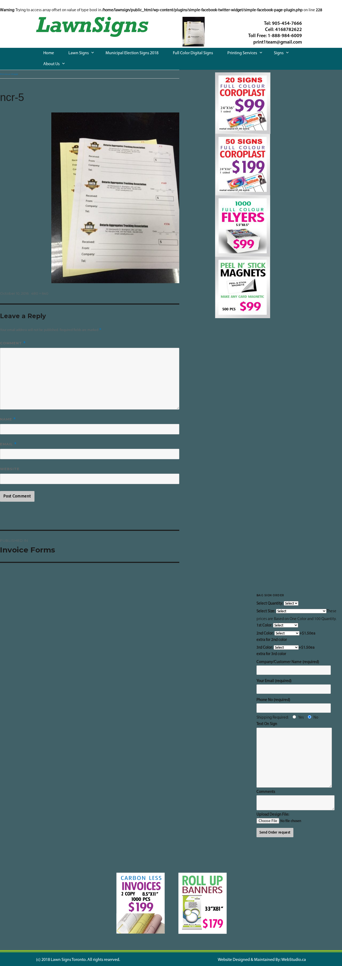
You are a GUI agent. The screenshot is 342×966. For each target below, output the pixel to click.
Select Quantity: (270, 604)
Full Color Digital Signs (193, 53)
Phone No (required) (273, 700)
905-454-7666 (287, 23)
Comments (265, 792)
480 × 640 (39, 293)
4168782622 (288, 30)
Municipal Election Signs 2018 (132, 53)
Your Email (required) (274, 681)
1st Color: (264, 626)
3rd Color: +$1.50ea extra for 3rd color (285, 651)
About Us (51, 64)
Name (8, 419)
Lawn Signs (78, 53)
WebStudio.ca (293, 960)
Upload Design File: (272, 815)
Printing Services (242, 53)
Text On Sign (266, 724)
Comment (13, 343)
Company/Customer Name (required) (287, 662)
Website (10, 469)
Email (8, 444)
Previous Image (9, 74)
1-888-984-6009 (285, 36)
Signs (278, 53)
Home (48, 53)
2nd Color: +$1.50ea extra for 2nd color (285, 637)
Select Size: (266, 611)
